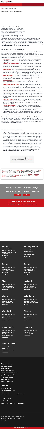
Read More (5, 235)
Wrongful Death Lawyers (7, 381)
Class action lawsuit (8, 92)
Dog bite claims (7, 69)
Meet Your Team (5, 401)
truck (31, 174)
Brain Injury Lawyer (5, 379)
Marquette (28, 327)
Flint (4, 281)
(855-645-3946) (22, 202)
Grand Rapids (8, 327)
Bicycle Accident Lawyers (7, 370)
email (27, 194)
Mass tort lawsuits (7, 80)
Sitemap (3, 418)
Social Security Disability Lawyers (9, 372)
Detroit (33, 175)
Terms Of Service (17, 418)
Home (2, 8)
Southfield (7, 247)
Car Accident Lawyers (6, 366)
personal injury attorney (20, 170)
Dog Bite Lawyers (5, 368)
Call (18, 194)
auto (29, 174)
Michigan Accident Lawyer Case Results (13, 403)
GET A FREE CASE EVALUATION (21, 427)
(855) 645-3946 (8, 388)
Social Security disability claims (11, 63)
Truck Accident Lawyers (7, 377)
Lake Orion (29, 296)
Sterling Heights (31, 246)
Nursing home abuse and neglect (11, 84)
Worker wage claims (8, 99)
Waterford (6, 311)
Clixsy (5, 420)
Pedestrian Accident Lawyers (8, 375)
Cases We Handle (6, 398)
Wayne (5, 296)
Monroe (27, 311)
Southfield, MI (18, 175)
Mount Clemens (9, 343)
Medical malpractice (8, 75)
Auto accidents (6, 59)
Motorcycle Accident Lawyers (8, 374)
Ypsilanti (28, 281)
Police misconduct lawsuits (9, 105)
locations (14, 176)
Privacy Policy (8, 418)
